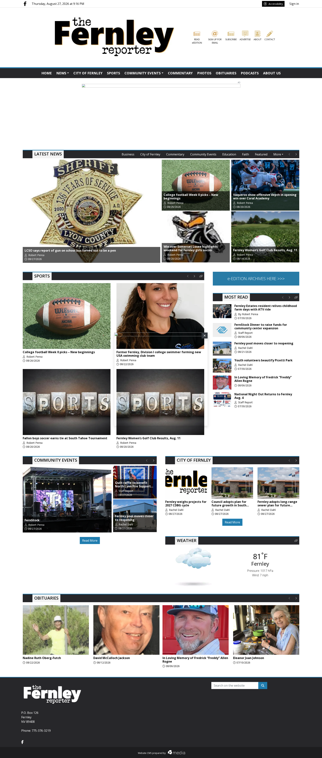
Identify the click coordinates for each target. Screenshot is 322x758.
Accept (309, 751)
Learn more (290, 751)
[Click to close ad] (205, 335)
